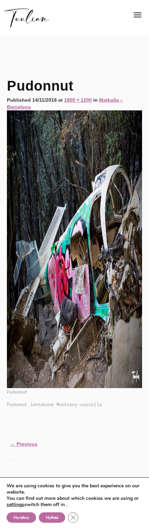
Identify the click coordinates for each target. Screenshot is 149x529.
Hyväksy (21, 517)
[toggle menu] (138, 15)
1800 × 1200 (78, 100)
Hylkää (52, 517)
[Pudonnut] (74, 249)
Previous (23, 444)
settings (15, 505)
